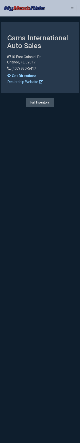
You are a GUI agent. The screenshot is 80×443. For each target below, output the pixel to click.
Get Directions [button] (23, 76)
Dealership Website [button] (23, 82)
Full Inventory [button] (40, 102)
